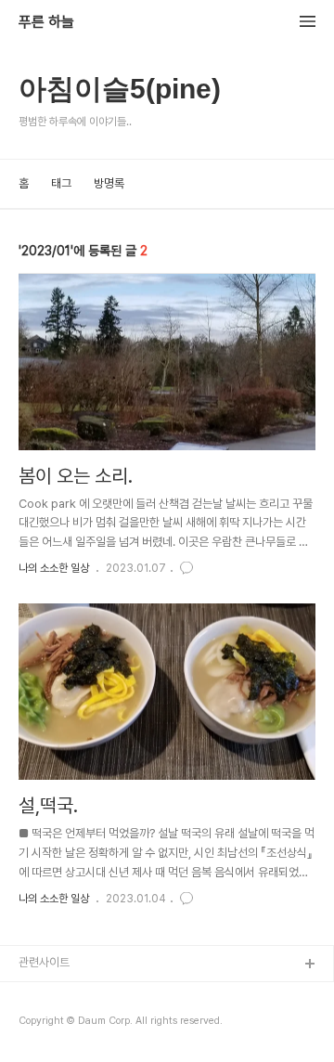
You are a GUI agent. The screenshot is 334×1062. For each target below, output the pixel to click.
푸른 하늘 (46, 22)
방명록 (109, 183)
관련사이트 (44, 962)
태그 (61, 183)
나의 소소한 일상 (54, 568)
